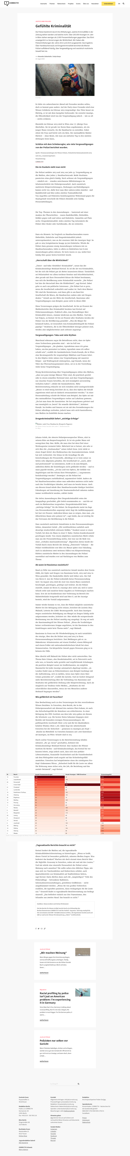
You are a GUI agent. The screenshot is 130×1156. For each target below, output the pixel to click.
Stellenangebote (69, 1111)
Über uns (86, 4)
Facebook (54, 1136)
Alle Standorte (23, 1143)
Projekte (70, 4)
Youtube (53, 1134)
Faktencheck (61, 4)
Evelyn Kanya (57, 56)
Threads (53, 1138)
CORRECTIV (39, 162)
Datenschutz (86, 1122)
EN (119, 4)
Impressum (86, 1120)
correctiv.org (11, 3)
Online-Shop (23, 1136)
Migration (43, 990)
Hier (52, 1118)
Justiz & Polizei (45, 949)
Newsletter (95, 4)
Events (78, 4)
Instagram (54, 1129)
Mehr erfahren (23, 1150)
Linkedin (53, 1131)
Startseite (43, 4)
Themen (52, 4)
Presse (84, 1118)
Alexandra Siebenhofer (45, 56)
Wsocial (53, 1141)
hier (104, 1100)
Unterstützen (108, 4)
